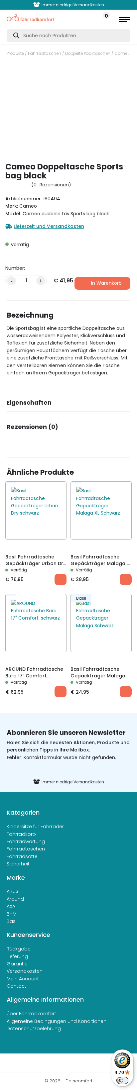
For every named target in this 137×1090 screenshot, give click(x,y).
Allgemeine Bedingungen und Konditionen (56, 1021)
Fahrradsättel (23, 856)
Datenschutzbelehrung (34, 1028)
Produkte (15, 53)
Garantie (17, 963)
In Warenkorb (106, 283)
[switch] (122, 1080)
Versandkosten (25, 971)
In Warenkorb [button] (61, 579)
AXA (11, 906)
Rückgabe (19, 948)
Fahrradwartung (26, 841)
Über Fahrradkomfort (31, 1013)
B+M (12, 914)
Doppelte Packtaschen (87, 53)
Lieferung (17, 956)
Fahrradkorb (21, 834)
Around (15, 899)
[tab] (68, 405)
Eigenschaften (29, 403)
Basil (12, 921)
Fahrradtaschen (44, 53)
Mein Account (23, 978)
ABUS (12, 891)
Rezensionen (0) (32, 427)
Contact (16, 986)
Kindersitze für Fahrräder (35, 826)
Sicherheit (18, 863)
